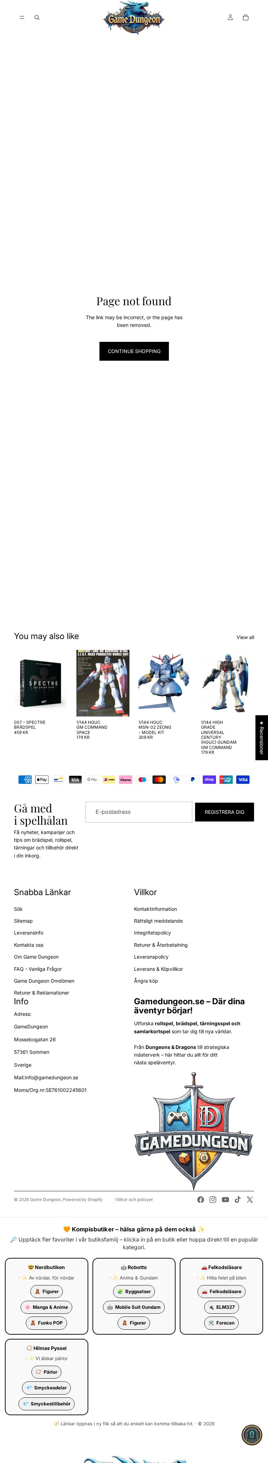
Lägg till (62, 705)
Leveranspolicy (151, 957)
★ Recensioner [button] (262, 738)
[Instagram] (213, 1199)
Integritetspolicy (152, 933)
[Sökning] (37, 17)
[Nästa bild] (121, 683)
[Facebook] (200, 1199)
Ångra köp (146, 981)
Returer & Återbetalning (161, 945)
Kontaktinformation (155, 908)
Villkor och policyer (134, 1199)
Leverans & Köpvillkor (158, 968)
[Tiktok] (237, 1199)
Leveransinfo (28, 933)
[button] (251, 1435)
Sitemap (23, 921)
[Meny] (22, 17)
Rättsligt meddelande (158, 921)
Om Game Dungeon (36, 957)
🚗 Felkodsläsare (221, 1267)
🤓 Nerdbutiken (46, 1267)
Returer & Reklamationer (41, 993)
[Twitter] (250, 1199)
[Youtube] (225, 1199)
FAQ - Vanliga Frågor (38, 968)
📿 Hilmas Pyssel (47, 1348)
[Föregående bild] (84, 683)
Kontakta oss (28, 945)
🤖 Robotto (134, 1267)
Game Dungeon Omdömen (44, 981)
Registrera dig (224, 812)
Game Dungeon (45, 1199)
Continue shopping (134, 351)
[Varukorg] (245, 17)
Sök (18, 908)
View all (245, 637)
